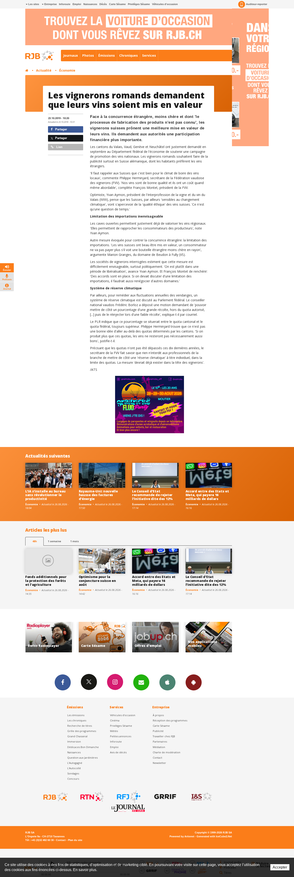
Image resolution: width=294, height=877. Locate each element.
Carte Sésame (117, 4)
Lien (58, 147)
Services (149, 55)
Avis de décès (118, 752)
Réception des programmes (170, 720)
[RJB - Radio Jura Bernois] (55, 797)
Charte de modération (166, 752)
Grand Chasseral (77, 736)
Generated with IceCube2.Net (214, 836)
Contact (157, 757)
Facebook (63, 682)
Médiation (159, 747)
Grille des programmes (81, 730)
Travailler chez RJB (164, 736)
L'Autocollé (74, 768)
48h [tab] (34, 541)
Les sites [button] (33, 4)
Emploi (77, 4)
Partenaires (160, 741)
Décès (103, 4)
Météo (114, 730)
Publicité (158, 730)
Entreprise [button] (50, 4)
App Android (194, 682)
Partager (60, 129)
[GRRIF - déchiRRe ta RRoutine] (164, 797)
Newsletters (141, 682)
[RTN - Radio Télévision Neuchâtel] (91, 797)
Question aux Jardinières (82, 757)
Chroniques (128, 55)
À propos (158, 715)
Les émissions (75, 715)
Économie (67, 70)
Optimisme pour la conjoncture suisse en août (97, 581)
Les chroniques (76, 720)
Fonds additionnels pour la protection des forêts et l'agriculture (46, 581)
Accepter (280, 867)
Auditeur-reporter (256, 4)
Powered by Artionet (182, 836)
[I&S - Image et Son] (201, 797)
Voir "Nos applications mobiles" (160, 637)
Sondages (73, 773)
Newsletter (159, 762)
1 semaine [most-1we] (54, 541)
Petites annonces (120, 736)
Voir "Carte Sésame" (54, 637)
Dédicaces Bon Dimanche (83, 747)
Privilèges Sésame (139, 4)
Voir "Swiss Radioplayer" (214, 637)
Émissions (106, 55)
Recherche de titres (79, 725)
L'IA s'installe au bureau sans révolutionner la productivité (45, 495)
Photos (88, 55)
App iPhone (167, 682)
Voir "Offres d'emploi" (107, 637)
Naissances (90, 4)
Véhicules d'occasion (165, 4)
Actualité (43, 70)
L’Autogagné (74, 762)
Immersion (74, 741)
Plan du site (75, 840)
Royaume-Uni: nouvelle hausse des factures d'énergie (98, 495)
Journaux (70, 55)
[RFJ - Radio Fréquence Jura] (128, 797)
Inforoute (64, 4)
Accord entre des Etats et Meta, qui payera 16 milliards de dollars (207, 495)
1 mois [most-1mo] (74, 541)
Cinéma (114, 720)
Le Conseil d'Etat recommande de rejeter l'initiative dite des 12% (152, 495)
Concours (73, 778)
